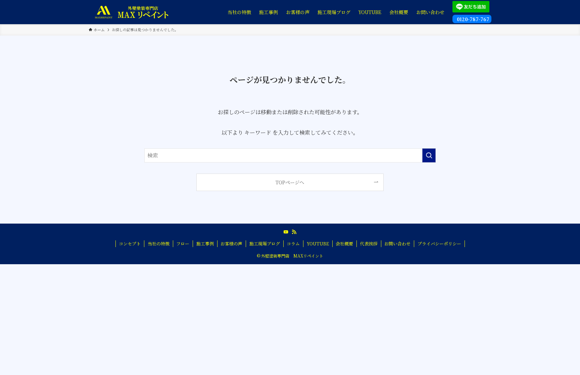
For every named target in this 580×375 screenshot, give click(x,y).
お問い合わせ (397, 243)
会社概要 (344, 243)
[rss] (294, 232)
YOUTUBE (318, 243)
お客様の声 (231, 243)
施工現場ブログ (264, 243)
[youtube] (286, 232)
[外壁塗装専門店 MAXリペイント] (132, 12)
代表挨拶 (369, 243)
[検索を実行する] (429, 155)
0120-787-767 (472, 19)
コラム (293, 243)
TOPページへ (290, 182)
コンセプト (130, 243)
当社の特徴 (159, 243)
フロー (182, 243)
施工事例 (205, 243)
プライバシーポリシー (439, 243)
